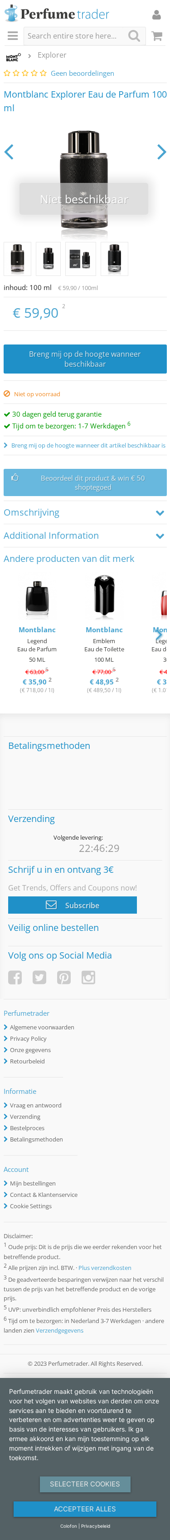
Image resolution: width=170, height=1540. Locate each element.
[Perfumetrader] (57, 14)
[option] (37, 633)
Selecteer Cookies (85, 1484)
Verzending (25, 1116)
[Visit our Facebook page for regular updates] (15, 977)
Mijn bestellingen (33, 1183)
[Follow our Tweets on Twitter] (39, 977)
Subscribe (81, 905)
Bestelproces (27, 1128)
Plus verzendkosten (104, 1268)
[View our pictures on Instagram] (88, 977)
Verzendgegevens (59, 1330)
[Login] (156, 15)
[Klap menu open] (14, 36)
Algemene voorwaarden (42, 1027)
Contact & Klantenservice (44, 1195)
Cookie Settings (31, 1206)
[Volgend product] (162, 151)
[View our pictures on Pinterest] (64, 977)
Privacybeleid (95, 1526)
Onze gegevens (30, 1050)
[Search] (134, 35)
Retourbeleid (27, 1061)
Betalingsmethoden (36, 1139)
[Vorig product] (8, 151)
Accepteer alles (85, 1509)
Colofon (68, 1526)
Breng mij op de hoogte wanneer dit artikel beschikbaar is (87, 445)
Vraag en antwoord (36, 1105)
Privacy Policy (28, 1038)
